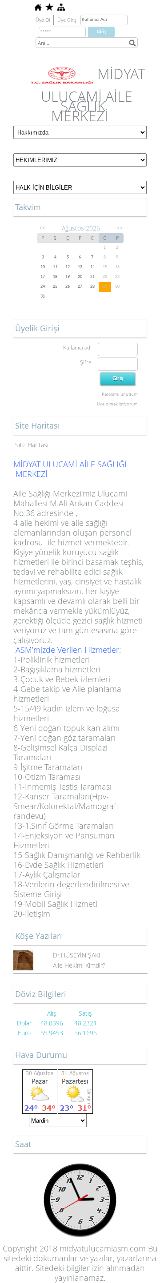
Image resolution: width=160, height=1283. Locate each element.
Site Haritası (31, 445)
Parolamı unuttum (120, 394)
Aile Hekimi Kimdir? (79, 965)
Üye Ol (43, 19)
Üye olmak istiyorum (117, 404)
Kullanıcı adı (77, 347)
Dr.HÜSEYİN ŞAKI (76, 955)
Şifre (86, 362)
